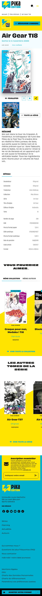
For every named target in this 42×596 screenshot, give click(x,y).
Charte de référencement (14, 578)
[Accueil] (11, 5)
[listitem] (4, 511)
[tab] (7, 174)
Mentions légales (10, 569)
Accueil (4, 14)
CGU (4, 572)
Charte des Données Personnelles (17, 575)
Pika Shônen (14, 14)
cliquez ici (27, 470)
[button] (27, 23)
